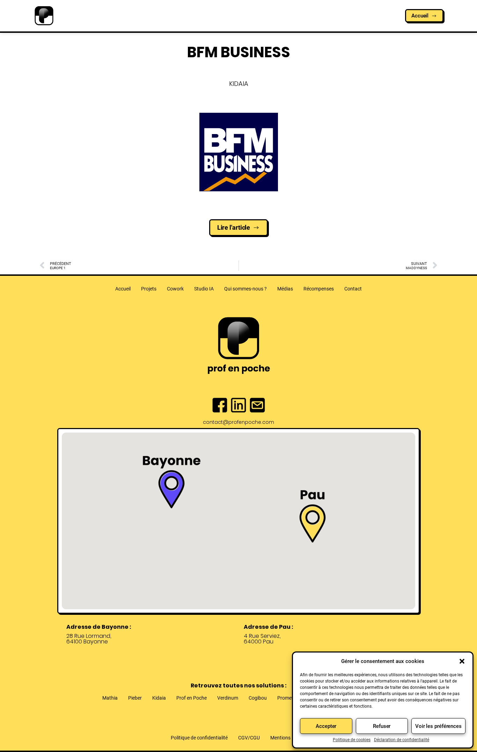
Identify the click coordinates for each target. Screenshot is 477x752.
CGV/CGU (249, 737)
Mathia (110, 697)
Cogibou (258, 697)
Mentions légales (288, 737)
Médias (285, 288)
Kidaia (159, 697)
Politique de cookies (351, 739)
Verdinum (227, 697)
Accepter (326, 726)
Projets (148, 288)
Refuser (381, 726)
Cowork (175, 288)
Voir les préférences (438, 726)
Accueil (123, 288)
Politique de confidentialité (199, 737)
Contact (353, 288)
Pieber (135, 697)
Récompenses (318, 288)
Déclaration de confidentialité (401, 739)
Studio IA (204, 288)
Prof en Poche (191, 697)
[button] (461, 661)
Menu (234, 19)
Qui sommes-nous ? (245, 288)
